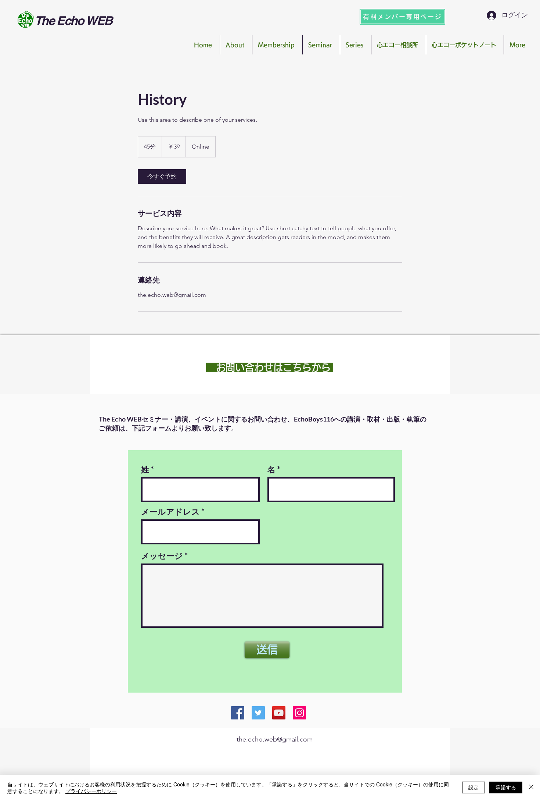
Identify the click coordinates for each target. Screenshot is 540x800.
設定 (473, 787)
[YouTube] (278, 712)
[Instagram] (299, 712)
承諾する (506, 787)
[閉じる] (531, 787)
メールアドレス (170, 512)
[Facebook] (237, 712)
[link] (162, 176)
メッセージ (162, 556)
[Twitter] (258, 712)
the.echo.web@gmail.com (275, 739)
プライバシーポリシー (91, 790)
